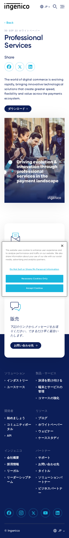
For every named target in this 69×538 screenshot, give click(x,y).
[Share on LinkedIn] (30, 66)
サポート (44, 457)
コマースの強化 (48, 398)
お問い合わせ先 (24, 345)
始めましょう (16, 418)
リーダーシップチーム (19, 480)
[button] (45, 7)
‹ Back (8, 22)
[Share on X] (19, 66)
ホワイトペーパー (29, 30)
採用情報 (13, 464)
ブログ (42, 418)
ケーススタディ (48, 438)
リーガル (13, 471)
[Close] (62, 246)
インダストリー (17, 380)
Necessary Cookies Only (35, 278)
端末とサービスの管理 (50, 389)
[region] (34, 269)
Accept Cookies (34, 288)
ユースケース (16, 387)
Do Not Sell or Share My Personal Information (34, 269)
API (9, 435)
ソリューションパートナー (50, 480)
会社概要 (13, 457)
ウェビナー (45, 431)
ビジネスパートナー (50, 491)
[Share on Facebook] (9, 66)
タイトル (44, 471)
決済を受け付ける (50, 380)
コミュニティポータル (19, 427)
